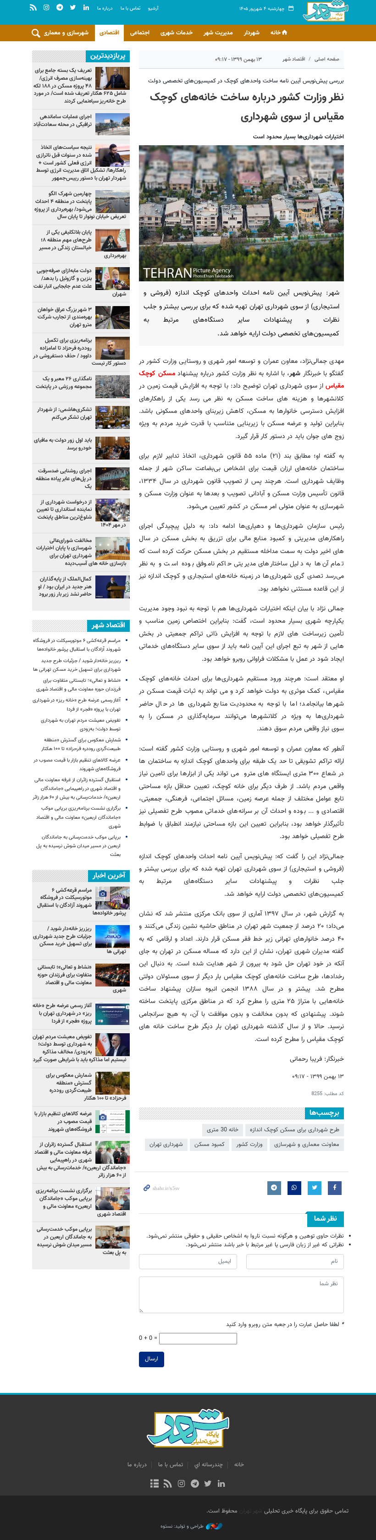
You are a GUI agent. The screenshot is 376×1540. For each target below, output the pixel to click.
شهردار (252, 33)
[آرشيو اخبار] (154, 1484)
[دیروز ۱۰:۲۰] (112, 155)
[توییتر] (208, 1484)
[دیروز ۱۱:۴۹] (112, 78)
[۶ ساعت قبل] (112, 586)
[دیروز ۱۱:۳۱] (112, 448)
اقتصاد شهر (293, 59)
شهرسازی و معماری (65, 33)
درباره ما (105, 8)
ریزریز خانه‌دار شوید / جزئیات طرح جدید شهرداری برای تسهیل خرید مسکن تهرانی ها (79, 940)
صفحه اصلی (327, 59)
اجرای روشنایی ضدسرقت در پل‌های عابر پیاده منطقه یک (64, 479)
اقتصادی (109, 33)
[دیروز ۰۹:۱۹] (112, 278)
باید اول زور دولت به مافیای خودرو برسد (63, 444)
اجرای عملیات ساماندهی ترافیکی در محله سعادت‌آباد (62, 121)
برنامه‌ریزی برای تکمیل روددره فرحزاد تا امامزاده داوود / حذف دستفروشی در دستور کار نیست (79, 351)
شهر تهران (250, 1511)
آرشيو (153, 8)
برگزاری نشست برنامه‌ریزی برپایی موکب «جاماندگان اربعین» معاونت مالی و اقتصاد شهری (78, 817)
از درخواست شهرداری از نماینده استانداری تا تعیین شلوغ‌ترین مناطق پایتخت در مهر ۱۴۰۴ (81, 513)
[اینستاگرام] (181, 1484)
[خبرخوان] (168, 1484)
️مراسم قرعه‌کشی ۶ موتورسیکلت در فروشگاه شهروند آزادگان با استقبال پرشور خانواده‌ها (81, 901)
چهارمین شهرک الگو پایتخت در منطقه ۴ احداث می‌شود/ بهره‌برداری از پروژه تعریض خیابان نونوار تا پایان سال (80, 205)
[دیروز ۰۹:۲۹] (112, 317)
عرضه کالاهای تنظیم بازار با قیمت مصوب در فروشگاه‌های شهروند (63, 1122)
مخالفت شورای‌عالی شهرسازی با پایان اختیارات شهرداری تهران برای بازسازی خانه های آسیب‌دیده (81, 552)
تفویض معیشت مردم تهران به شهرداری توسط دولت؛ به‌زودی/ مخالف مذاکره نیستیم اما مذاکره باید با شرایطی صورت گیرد (79, 1048)
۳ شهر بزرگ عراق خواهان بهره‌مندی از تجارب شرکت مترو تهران (65, 317)
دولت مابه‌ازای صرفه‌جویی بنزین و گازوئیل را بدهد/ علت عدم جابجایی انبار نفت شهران (79, 282)
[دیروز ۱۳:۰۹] (112, 124)
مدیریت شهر (218, 33)
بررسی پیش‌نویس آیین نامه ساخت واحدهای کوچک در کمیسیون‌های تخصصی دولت (246, 81)
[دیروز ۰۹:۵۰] (112, 510)
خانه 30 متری (222, 1129)
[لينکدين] (221, 1484)
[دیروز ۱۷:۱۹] (112, 201)
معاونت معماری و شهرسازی (306, 1144)
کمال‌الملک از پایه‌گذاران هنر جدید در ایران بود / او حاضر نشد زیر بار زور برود (65, 587)
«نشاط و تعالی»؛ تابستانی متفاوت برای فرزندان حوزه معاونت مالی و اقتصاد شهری (82, 978)
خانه (276, 33)
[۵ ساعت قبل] (112, 478)
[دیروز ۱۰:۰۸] (112, 386)
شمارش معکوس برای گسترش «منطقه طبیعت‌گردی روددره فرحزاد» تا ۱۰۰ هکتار (86, 1086)
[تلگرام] (194, 1484)
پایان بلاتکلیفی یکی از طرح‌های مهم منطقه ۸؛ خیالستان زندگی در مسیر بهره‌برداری (82, 243)
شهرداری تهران (166, 1144)
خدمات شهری (176, 33)
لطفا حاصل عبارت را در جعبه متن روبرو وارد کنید (285, 1325)
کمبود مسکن (209, 1144)
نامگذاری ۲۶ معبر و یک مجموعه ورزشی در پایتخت (64, 383)
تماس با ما (130, 8)
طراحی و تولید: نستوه (182, 1526)
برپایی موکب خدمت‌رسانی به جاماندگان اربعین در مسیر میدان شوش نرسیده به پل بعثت (78, 846)
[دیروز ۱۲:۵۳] (112, 417)
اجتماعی (139, 33)
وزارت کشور (249, 1144)
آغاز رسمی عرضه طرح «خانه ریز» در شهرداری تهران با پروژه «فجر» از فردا (62, 1013)
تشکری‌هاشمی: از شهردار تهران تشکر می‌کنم (64, 414)
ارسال (151, 1359)
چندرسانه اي (208, 1464)
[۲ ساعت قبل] (112, 240)
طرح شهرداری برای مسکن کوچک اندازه (294, 1129)
